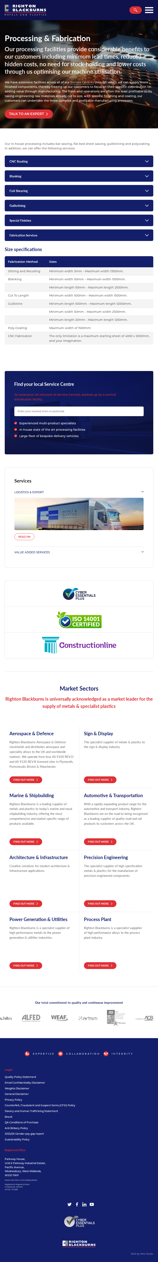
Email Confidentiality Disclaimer (25, 1082)
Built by (142, 1254)
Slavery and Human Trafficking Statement (31, 1111)
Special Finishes (20, 220)
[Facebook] (77, 1204)
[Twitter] (69, 1204)
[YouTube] (92, 1204)
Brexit (8, 1116)
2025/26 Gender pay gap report (24, 1133)
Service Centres (82, 82)
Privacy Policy (13, 1099)
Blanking (15, 176)
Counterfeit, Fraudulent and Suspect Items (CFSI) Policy (40, 1105)
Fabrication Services (23, 235)
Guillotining (17, 205)
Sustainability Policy (17, 1139)
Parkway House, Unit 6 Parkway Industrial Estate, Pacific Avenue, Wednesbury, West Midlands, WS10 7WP (25, 1167)
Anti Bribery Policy (16, 1128)
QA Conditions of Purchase (21, 1122)
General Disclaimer (17, 1094)
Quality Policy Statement (20, 1076)
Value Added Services (32, 552)
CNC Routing (18, 161)
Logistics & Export (29, 492)
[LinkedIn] (84, 1204)
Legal (8, 1069)
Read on (24, 536)
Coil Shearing (18, 190)
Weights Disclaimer (17, 1088)
